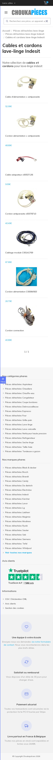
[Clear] (46, 21)
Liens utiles (7, 3)
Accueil (6, 30)
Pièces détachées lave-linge (28, 30)
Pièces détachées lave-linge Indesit (24, 34)
